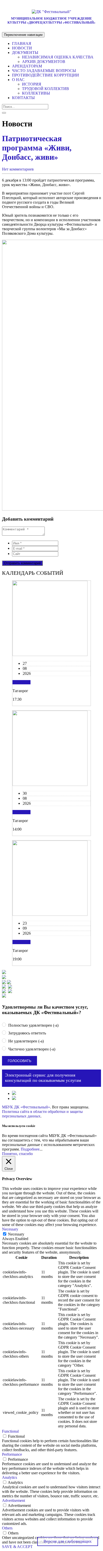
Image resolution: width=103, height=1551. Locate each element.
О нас (18, 79)
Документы (25, 52)
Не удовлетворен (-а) (25, 1041)
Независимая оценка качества (58, 57)
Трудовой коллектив (45, 89)
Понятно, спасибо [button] (17, 1154)
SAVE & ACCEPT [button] (17, 1546)
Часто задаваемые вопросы (44, 70)
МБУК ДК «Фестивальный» (26, 1107)
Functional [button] (10, 1431)
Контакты (23, 98)
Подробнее (30, 1149)
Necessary (16, 1234)
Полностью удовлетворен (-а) (32, 1025)
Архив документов (43, 61)
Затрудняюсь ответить (26, 1033)
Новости (22, 48)
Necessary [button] (10, 1229)
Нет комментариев (18, 169)
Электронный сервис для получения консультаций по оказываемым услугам (43, 1078)
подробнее (21, 682)
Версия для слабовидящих (68, 1541)
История (31, 84)
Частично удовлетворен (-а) (31, 1049)
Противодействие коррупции (45, 75)
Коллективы (36, 93)
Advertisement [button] (13, 1500)
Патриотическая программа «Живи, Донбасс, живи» (37, 147)
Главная (21, 43)
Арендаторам (27, 66)
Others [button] (7, 1528)
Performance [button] (12, 1454)
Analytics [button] (9, 1477)
